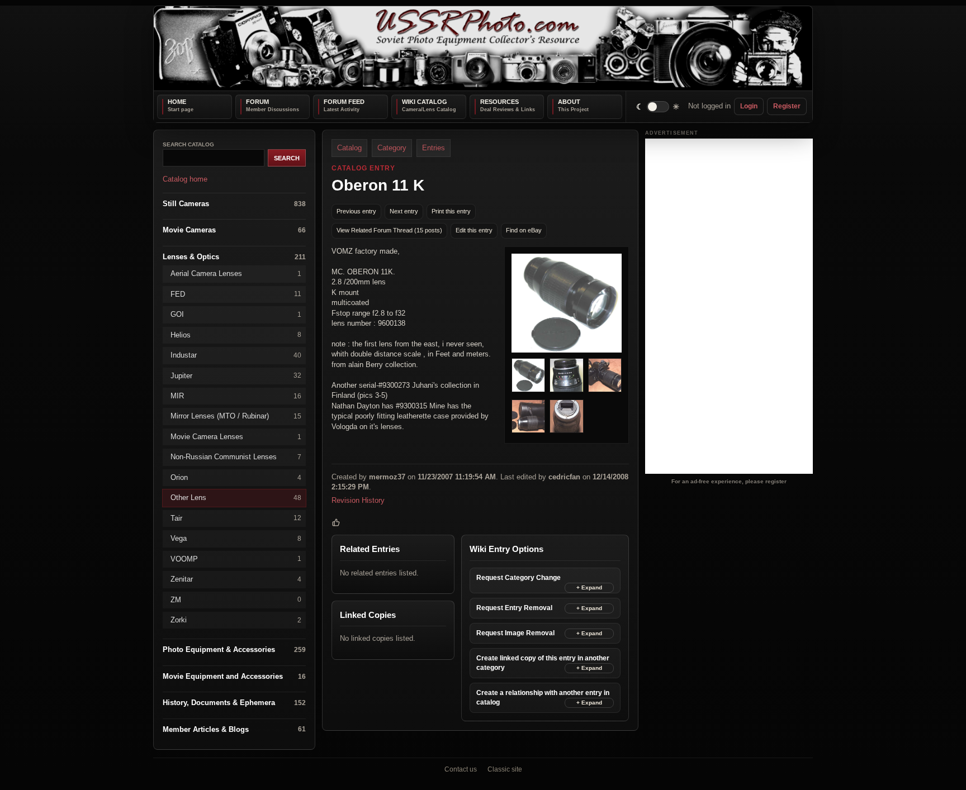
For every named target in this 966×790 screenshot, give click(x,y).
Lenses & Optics (234, 256)
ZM (236, 599)
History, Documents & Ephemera (234, 702)
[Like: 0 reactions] (336, 522)
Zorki (236, 620)
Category (391, 148)
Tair (236, 517)
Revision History (358, 500)
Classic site (504, 769)
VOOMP (236, 558)
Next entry (404, 211)
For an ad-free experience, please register (729, 481)
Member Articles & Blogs (234, 729)
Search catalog (188, 144)
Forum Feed (344, 101)
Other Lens (236, 497)
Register (787, 106)
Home (177, 101)
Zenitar (236, 579)
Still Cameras (234, 203)
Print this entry (451, 211)
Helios (236, 334)
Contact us (460, 769)
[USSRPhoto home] (483, 48)
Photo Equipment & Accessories (234, 649)
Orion (236, 477)
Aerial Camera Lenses (236, 273)
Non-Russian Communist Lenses (236, 457)
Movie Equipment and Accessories (234, 676)
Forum (257, 101)
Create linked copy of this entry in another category (542, 662)
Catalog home (185, 179)
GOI (236, 314)
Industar (236, 355)
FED (236, 293)
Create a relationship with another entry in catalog (542, 697)
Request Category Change (518, 577)
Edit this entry (474, 230)
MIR (236, 396)
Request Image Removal (515, 632)
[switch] (658, 106)
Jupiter (236, 375)
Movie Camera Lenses (236, 436)
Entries (433, 148)
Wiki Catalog (424, 101)
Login (748, 106)
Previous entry (356, 211)
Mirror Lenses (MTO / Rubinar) (236, 416)
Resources (499, 101)
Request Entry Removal (514, 607)
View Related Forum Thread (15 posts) (389, 230)
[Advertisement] (729, 306)
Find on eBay (524, 230)
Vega (236, 538)
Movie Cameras (234, 230)
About (569, 101)
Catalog (349, 148)
